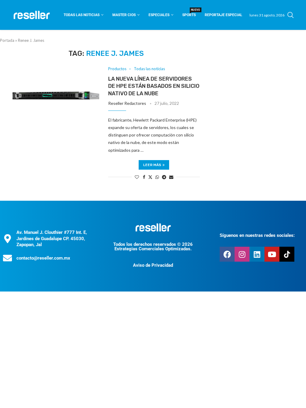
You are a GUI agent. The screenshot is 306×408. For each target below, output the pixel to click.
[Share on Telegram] (164, 177)
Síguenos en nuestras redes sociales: (257, 235)
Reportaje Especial (223, 15)
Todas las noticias (82, 15)
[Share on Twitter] (150, 177)
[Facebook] (227, 254)
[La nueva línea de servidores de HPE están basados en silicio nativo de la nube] (56, 95)
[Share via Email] (171, 177)
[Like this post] (137, 177)
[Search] (290, 15)
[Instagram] (242, 254)
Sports (189, 13)
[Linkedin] (257, 254)
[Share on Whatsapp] (157, 177)
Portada (7, 40)
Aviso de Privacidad (153, 265)
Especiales (159, 15)
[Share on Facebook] (144, 177)
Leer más (152, 165)
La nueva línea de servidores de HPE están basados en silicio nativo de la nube (153, 86)
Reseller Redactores (127, 103)
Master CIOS (124, 15)
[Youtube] (271, 254)
